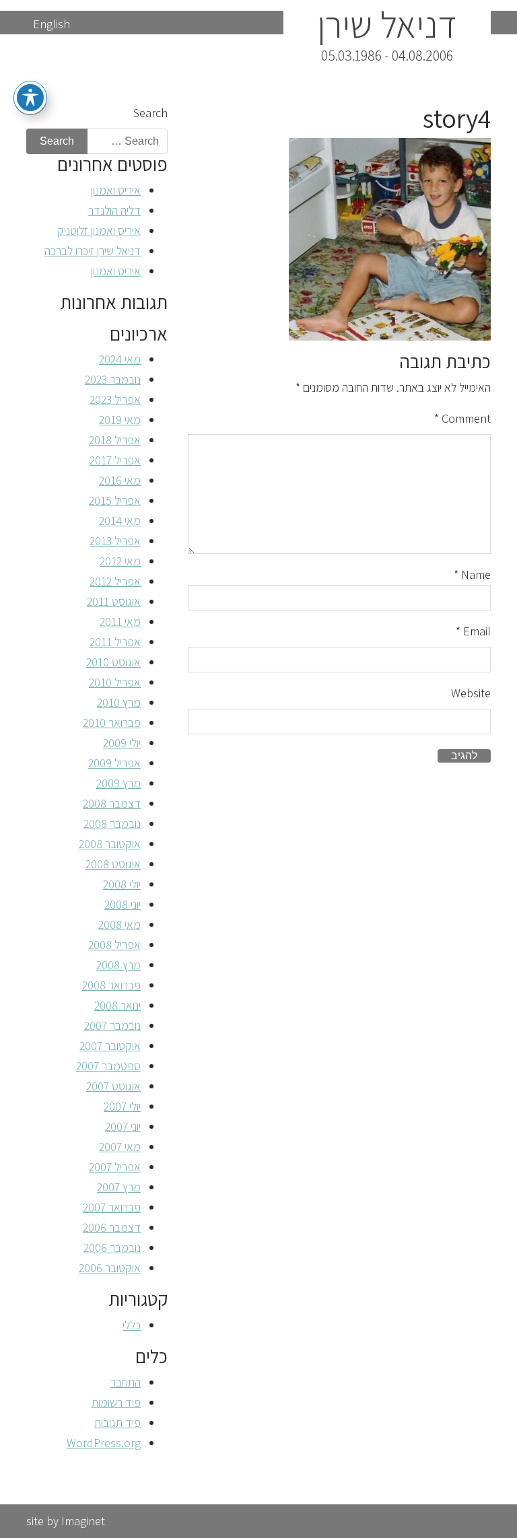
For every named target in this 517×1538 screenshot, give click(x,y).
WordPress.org (104, 1442)
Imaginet (83, 1521)
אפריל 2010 (115, 682)
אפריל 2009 (114, 763)
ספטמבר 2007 (108, 1066)
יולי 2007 (122, 1106)
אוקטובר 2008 (110, 843)
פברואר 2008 (111, 985)
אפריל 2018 (115, 440)
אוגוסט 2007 (113, 1086)
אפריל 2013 (115, 541)
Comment (462, 418)
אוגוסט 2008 (113, 864)
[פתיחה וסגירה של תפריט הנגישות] (30, 97)
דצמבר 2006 (112, 1227)
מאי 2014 (120, 520)
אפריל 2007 (115, 1167)
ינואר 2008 (117, 1005)
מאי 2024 (120, 359)
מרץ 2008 (118, 965)
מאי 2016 (120, 480)
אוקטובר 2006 (110, 1267)
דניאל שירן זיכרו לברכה (92, 250)
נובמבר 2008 (112, 823)
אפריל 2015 (115, 500)
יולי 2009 (122, 742)
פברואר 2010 (112, 722)
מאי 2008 (119, 924)
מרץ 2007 (119, 1187)
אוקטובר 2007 (110, 1045)
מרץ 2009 (118, 783)
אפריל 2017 (115, 460)
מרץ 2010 (119, 702)
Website (471, 693)
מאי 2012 (120, 561)
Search (150, 112)
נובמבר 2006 (112, 1247)
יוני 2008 (122, 904)
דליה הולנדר (114, 210)
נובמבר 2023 (113, 379)
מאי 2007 (120, 1146)
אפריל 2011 (115, 642)
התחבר (125, 1382)
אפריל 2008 (114, 944)
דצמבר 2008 (112, 803)
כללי (132, 1325)
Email (473, 631)
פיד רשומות (116, 1402)
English (51, 24)
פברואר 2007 (112, 1207)
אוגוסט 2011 (114, 601)
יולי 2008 (122, 884)
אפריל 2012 (115, 581)
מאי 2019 (120, 419)
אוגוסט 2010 (113, 662)
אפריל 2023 (115, 399)
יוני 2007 (123, 1126)
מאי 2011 (120, 621)
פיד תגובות (117, 1422)
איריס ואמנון (116, 190)
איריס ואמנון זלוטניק (99, 230)
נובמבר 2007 (112, 1025)
